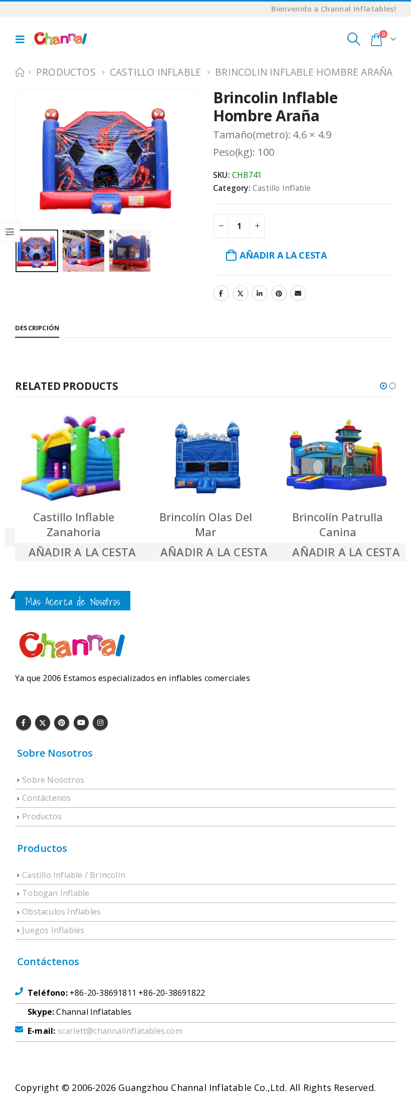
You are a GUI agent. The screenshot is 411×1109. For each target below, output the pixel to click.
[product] (73, 458)
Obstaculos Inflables (61, 911)
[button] (383, 386)
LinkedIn (260, 293)
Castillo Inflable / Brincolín (73, 874)
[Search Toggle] (353, 39)
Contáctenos (46, 797)
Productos (42, 816)
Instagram (100, 722)
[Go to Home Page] (18, 72)
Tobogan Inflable (55, 893)
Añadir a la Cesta (283, 255)
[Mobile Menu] (22, 39)
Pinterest (279, 293)
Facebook (221, 293)
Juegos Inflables (53, 930)
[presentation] (27, 145)
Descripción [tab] (37, 327)
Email (298, 293)
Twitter (241, 293)
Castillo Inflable (282, 188)
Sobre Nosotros (53, 779)
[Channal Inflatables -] (59, 39)
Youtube (81, 722)
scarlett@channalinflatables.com (120, 1030)
